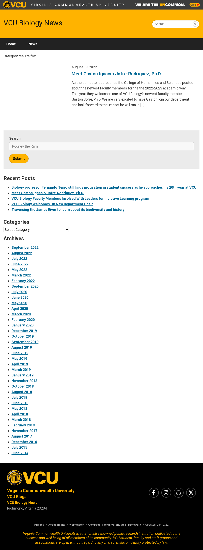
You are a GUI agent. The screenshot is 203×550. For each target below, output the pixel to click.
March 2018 (21, 420)
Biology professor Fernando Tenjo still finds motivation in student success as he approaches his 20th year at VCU (103, 187)
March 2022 (21, 275)
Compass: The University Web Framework (114, 524)
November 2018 (24, 381)
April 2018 (19, 414)
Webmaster (76, 524)
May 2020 (19, 303)
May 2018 (19, 408)
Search (159, 24)
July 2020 (19, 292)
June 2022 (19, 264)
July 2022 (19, 258)
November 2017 (24, 431)
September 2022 (24, 247)
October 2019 (22, 336)
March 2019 (21, 370)
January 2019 (22, 375)
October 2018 (22, 386)
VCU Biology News (33, 23)
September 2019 (24, 342)
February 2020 (23, 320)
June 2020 (19, 297)
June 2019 (19, 353)
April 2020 (19, 308)
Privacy (39, 524)
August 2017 (21, 436)
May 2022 (19, 270)
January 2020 (22, 325)
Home (11, 44)
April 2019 (19, 364)
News (33, 44)
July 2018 (19, 397)
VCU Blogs (17, 496)
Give (193, 4)
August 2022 (21, 253)
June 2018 (19, 403)
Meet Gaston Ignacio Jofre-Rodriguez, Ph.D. (47, 193)
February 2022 (23, 281)
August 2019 (21, 347)
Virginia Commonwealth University (78, 4)
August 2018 (21, 392)
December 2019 (24, 331)
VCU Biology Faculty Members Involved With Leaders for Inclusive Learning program (80, 198)
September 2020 (24, 286)
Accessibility (56, 524)
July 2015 (19, 447)
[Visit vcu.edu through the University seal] (50, 479)
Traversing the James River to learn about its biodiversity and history (67, 209)
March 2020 (21, 314)
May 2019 (19, 358)
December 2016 (24, 442)
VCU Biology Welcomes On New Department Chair (52, 204)
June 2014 (19, 453)
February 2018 (23, 425)
